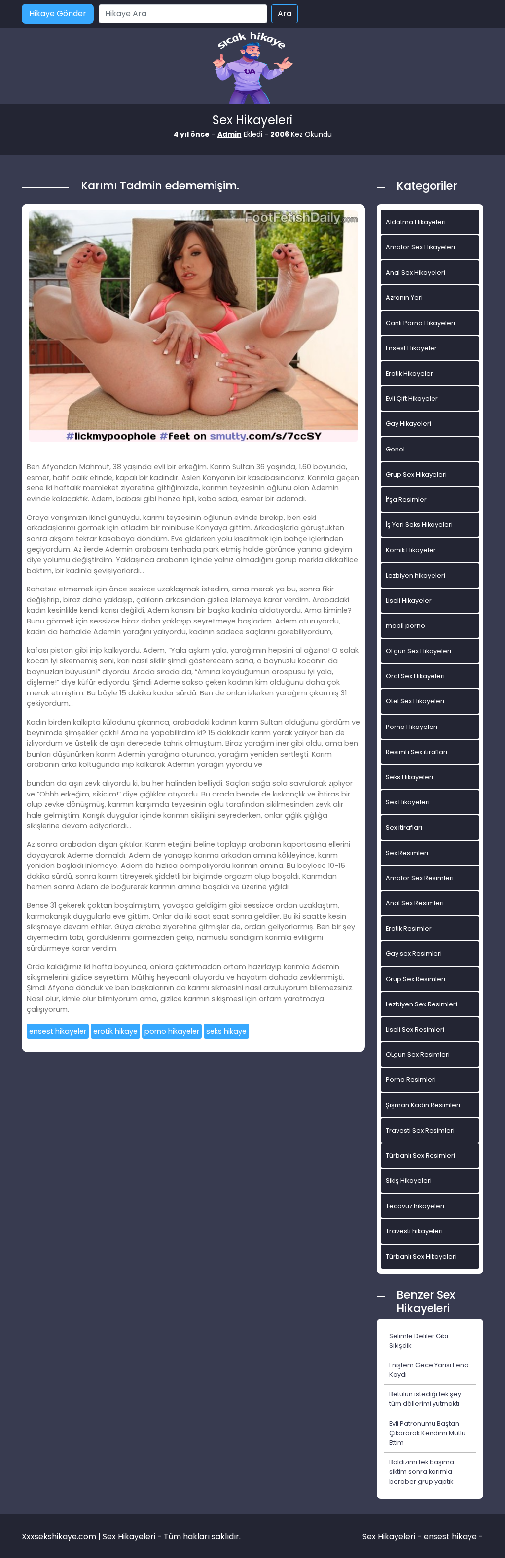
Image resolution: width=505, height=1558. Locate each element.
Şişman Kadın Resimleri (423, 1105)
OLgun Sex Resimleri (418, 1054)
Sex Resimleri (407, 853)
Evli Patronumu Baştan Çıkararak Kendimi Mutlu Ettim (427, 1433)
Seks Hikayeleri (409, 777)
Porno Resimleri (411, 1079)
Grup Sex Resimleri (415, 979)
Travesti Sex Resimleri (420, 1130)
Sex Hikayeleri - (393, 1536)
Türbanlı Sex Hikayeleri (421, 1256)
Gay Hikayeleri (408, 423)
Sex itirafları (404, 827)
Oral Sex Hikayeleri (415, 676)
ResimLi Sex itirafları (416, 752)
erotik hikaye (115, 1031)
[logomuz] (252, 68)
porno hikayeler (171, 1031)
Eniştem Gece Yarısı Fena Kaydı (429, 1370)
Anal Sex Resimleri (415, 903)
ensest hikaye (450, 1536)
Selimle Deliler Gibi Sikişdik (418, 1341)
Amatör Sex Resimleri (420, 878)
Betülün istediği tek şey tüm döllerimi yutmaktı (425, 1399)
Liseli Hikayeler (409, 600)
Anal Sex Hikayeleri (415, 272)
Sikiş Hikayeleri (409, 1181)
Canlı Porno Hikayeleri (420, 323)
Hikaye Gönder (57, 13)
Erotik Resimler (409, 928)
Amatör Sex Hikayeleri (420, 247)
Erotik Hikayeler (409, 373)
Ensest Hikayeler (411, 348)
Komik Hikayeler (411, 550)
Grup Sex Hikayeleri (416, 474)
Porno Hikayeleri (411, 727)
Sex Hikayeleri (408, 802)
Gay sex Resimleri (414, 953)
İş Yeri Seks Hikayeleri (419, 524)
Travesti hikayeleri (414, 1231)
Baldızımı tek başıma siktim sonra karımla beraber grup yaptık (421, 1471)
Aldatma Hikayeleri (416, 222)
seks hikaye (226, 1031)
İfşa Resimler (406, 499)
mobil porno (405, 626)
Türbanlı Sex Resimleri (420, 1155)
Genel (395, 449)
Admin (229, 134)
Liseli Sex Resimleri (415, 1029)
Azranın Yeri (404, 297)
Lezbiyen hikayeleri (415, 575)
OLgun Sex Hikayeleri (418, 651)
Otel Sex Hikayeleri (415, 701)
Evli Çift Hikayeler (412, 398)
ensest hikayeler (57, 1031)
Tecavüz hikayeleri (415, 1206)
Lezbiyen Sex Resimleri (421, 1004)
